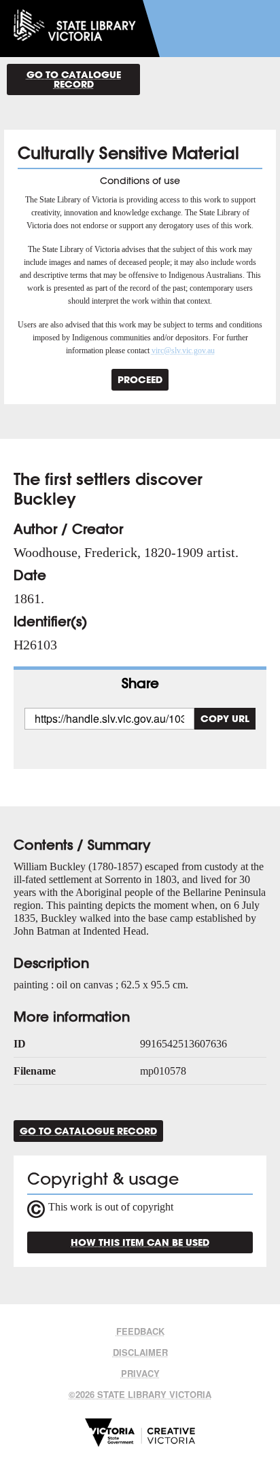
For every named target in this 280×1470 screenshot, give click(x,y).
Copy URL (224, 718)
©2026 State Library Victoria (140, 1394)
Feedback (140, 1331)
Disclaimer (140, 1352)
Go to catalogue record (74, 79)
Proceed (140, 379)
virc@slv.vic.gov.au (183, 350)
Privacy (140, 1373)
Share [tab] (140, 683)
